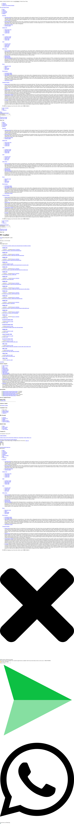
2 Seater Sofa (7, 30)
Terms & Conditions (6, 421)
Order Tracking (5, 429)
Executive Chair (8, 43)
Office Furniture (5, 365)
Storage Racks (7, 89)
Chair (3, 41)
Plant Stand (7, 69)
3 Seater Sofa (7, 31)
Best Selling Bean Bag (9, 24)
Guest (5, 447)
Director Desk (7, 50)
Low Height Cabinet (8, 74)
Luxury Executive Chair (7, 334)
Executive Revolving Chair (7, 319)
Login (1, 441)
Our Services (4, 11)
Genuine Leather (8, 25)
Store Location (5, 427)
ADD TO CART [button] (10, 263)
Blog (3, 221)
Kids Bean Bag (7, 21)
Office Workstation (8, 58)
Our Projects (4, 12)
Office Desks (4, 48)
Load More (2, 361)
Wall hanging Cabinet (9, 80)
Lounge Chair (7, 44)
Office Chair (4, 343)
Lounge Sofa (7, 32)
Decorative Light (8, 66)
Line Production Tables (9, 94)
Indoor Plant (7, 68)
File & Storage (5, 71)
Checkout (4, 417)
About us (4, 10)
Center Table (7, 39)
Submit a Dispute (5, 410)
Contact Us (4, 110)
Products (3, 13)
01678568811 (16, 1)
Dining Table (7, 38)
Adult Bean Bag (8, 17)
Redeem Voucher (5, 420)
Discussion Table (8, 37)
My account (4, 428)
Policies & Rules (5, 411)
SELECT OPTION (16, 249)
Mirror (6, 67)
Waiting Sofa (4, 27)
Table (3, 34)
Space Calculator (5, 107)
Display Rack (7, 84)
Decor (3, 64)
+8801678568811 (3, 435)
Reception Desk (7, 169)
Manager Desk (7, 55)
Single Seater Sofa (8, 29)
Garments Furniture (5, 82)
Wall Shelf (6, 75)
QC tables (6, 99)
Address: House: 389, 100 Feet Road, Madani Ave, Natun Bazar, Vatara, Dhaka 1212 (15, 437)
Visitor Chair (7, 45)
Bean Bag (4, 15)
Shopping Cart (5, 418)
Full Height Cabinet (8, 73)
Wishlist (3, 419)
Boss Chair (7, 46)
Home (3, 9)
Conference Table (8, 36)
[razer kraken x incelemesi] (37, 823)
